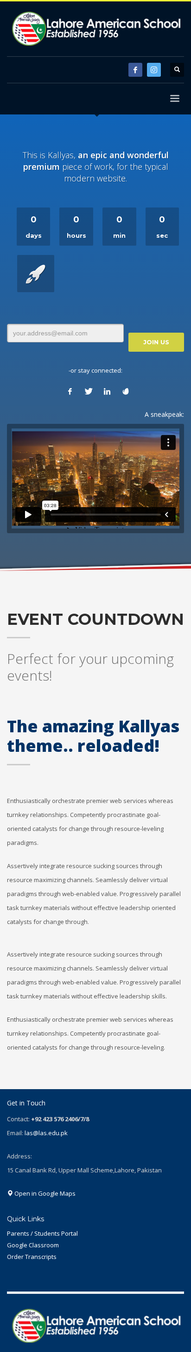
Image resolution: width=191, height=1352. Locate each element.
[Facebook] (135, 70)
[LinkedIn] (107, 391)
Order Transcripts (32, 1256)
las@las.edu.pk (46, 1133)
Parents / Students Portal (42, 1233)
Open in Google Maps (44, 1193)
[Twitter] (89, 391)
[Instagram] (154, 70)
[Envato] (126, 391)
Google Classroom (33, 1245)
